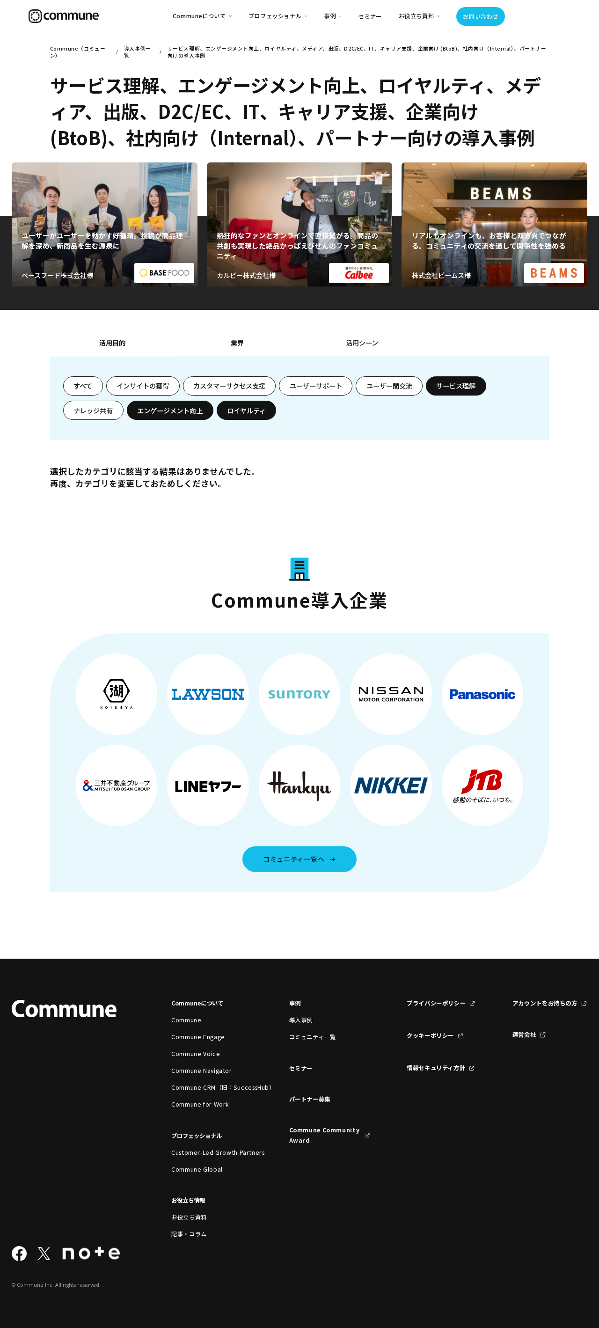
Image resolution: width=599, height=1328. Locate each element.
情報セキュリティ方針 (436, 1068)
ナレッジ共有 (93, 410)
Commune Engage (198, 1037)
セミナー (370, 16)
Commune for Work (200, 1104)
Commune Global (197, 1169)
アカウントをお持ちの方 (544, 1003)
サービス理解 (455, 385)
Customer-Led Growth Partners (211, 1152)
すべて (82, 385)
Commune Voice (195, 1053)
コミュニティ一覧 (312, 1037)
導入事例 (301, 1020)
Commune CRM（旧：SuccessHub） (211, 1087)
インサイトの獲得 (143, 385)
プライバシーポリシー (436, 1003)
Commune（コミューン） (77, 52)
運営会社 (524, 1034)
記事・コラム (189, 1234)
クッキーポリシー (430, 1035)
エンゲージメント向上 (170, 410)
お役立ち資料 (189, 1217)
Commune (186, 1020)
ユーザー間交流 (389, 385)
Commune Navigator (201, 1070)
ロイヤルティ (246, 410)
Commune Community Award (324, 1135)
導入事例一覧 (137, 52)
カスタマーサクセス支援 (229, 385)
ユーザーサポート (316, 385)
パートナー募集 (309, 1099)
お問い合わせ (480, 16)
